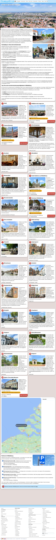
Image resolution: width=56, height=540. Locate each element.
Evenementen (35, 1)
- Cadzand (44, 526)
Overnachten (23, 1)
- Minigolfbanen (18, 521)
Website (32, 121)
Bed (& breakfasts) (4, 520)
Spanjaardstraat (24, 96)
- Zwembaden (17, 529)
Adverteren (44, 530)
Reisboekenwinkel (32, 521)
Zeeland (21, 29)
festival (48, 72)
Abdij (5, 91)
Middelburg (50, 180)
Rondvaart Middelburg (36, 198)
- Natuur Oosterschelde (33, 533)
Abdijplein (43, 140)
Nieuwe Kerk (31, 140)
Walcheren (44, 508)
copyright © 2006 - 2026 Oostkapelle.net (21, 538)
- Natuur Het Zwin (45, 527)
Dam (52, 250)
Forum (30, 520)
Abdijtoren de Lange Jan (37, 103)
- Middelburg (44, 521)
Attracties (16, 516)
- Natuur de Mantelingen (46, 512)
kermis (17, 67)
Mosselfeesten (5, 64)
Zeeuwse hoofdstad (34, 189)
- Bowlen (16, 520)
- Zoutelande (44, 516)
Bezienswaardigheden (19, 511)
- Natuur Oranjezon (45, 510)
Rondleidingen (17, 526)
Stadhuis (8, 94)
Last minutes (3, 534)
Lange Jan (6, 93)
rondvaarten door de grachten (46, 80)
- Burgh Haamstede (32, 534)
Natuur (16, 525)
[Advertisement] (28, 497)
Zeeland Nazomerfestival (10, 73)
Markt (15, 54)
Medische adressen (32, 519)
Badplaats (3, 511)
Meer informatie (51, 121)
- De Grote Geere (4, 519)
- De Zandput (3, 528)
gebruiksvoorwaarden (9, 538)
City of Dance (44, 72)
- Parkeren (30, 517)
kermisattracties (27, 68)
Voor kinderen (3, 513)
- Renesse (30, 528)
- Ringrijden (31, 513)
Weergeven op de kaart (22, 425)
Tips (2, 512)
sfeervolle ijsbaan (49, 77)
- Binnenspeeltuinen (18, 518)
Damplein (31, 96)
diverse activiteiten (26, 40)
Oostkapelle (18, 1)
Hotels (2, 523)
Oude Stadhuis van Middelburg (38, 175)
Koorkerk (36, 140)
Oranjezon (30, 509)
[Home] (15, 1)
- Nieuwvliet (44, 523)
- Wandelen (17, 531)
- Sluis (43, 525)
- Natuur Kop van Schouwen (34, 536)
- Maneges (17, 534)
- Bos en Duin (3, 525)
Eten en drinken (31, 508)
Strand (27, 1)
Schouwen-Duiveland (32, 527)
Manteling (30, 510)
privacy (14, 538)
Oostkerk (47, 73)
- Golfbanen (17, 535)
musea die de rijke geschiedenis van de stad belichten (16, 82)
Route (30, 516)
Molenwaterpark (45, 368)
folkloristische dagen (11, 67)
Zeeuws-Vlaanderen (46, 522)
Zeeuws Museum (7, 125)
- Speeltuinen (17, 517)
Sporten (16, 527)
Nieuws (30, 522)
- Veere (43, 509)
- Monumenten (17, 513)
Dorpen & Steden (18, 524)
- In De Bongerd (4, 532)
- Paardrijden (17, 533)
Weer (45, 1)
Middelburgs (21, 380)
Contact (43, 535)
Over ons (44, 531)
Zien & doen (30, 1)
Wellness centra (18, 522)
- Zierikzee (30, 532)
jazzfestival (32, 72)
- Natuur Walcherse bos (46, 517)
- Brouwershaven (32, 529)
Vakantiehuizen (4, 524)
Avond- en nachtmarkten (15, 69)
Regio (43, 1)
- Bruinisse (30, 531)
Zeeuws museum (6, 118)
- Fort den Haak (4, 531)
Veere (36, 486)
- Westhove (3, 533)
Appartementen (4, 518)
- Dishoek (44, 518)
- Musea (16, 512)
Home (2, 508)
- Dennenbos (3, 529)
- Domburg (44, 513)
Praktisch (39, 1)
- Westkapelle (44, 514)
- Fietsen (16, 530)
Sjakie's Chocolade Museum (10, 377)
